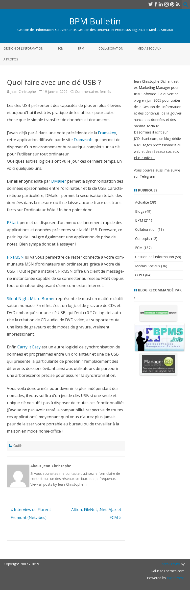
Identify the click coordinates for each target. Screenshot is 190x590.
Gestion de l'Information (154, 256)
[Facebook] (155, 4)
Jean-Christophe (23, 91)
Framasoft (83, 139)
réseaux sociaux (75, 478)
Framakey (107, 132)
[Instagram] (166, 4)
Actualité (142, 202)
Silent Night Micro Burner (31, 298)
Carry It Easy (29, 347)
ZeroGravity (170, 564)
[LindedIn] (161, 4)
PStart (13, 222)
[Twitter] (150, 4)
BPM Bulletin (95, 21)
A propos (10, 59)
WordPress (175, 577)
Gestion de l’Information (23, 48)
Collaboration (110, 48)
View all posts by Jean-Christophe (59, 484)
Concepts (142, 238)
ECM (61, 48)
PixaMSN (15, 257)
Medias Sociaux (149, 48)
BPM (81, 48)
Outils (18, 445)
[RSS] (178, 4)
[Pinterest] (172, 4)
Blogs (139, 211)
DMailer (58, 181)
